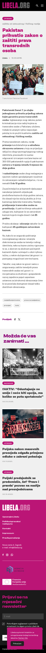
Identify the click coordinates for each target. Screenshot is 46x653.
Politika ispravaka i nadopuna (11, 522)
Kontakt (6, 528)
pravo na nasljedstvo (32, 300)
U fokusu (8, 18)
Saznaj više (23, 638)
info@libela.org (15, 547)
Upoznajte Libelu (10, 517)
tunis (17, 305)
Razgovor (8, 383)
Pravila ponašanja (11, 538)
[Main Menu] (42, 6)
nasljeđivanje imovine (12, 300)
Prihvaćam (17, 644)
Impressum (8, 533)
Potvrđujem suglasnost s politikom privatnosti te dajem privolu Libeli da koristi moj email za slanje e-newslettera (25, 626)
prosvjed (7, 305)
